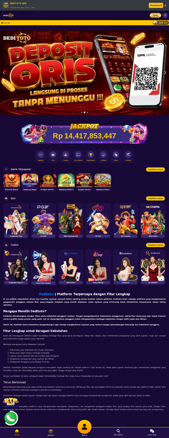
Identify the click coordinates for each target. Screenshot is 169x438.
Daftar (155, 15)
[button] (165, 72)
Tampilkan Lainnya (155, 169)
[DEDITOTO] (7, 15)
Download (156, 5)
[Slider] (84, 72)
